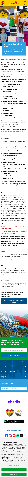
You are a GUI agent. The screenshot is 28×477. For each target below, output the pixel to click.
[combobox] (14, 388)
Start (2, 361)
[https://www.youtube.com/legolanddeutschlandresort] (14, 435)
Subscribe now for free (14, 355)
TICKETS (7, 361)
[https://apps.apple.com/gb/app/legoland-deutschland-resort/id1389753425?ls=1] (19, 421)
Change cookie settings (14, 430)
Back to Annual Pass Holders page (14, 301)
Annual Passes (14, 361)
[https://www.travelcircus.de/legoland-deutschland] (18, 413)
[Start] (10, 413)
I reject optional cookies (13, 469)
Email (2, 347)
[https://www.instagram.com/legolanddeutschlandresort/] (10, 435)
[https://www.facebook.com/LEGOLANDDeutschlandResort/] (6, 435)
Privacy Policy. (9, 461)
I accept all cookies (14, 474)
